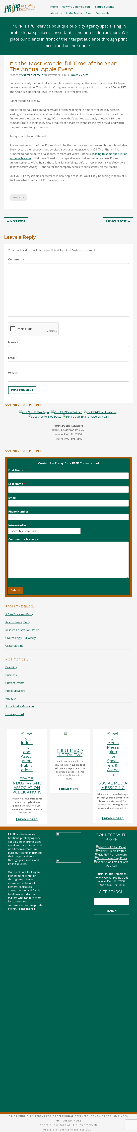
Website (13, 373)
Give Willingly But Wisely (20, 638)
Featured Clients (104, 6)
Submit (16, 590)
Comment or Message (24, 539)
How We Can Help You (76, 6)
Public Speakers (15, 691)
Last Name (16, 484)
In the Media (74, 13)
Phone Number (18, 511)
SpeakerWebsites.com (76, 1129)
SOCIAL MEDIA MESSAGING (113, 785)
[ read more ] (27, 819)
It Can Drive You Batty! (19, 614)
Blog (89, 13)
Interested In (18, 525)
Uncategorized (14, 714)
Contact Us (102, 13)
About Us (56, 13)
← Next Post (16, 221)
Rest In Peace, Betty (17, 622)
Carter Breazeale (32, 75)
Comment (16, 259)
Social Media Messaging (20, 706)
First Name (16, 470)
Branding (11, 667)
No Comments (79, 75)
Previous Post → (118, 221)
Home (54, 6)
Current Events (14, 683)
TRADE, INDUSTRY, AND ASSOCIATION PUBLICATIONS (27, 785)
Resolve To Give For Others (22, 630)
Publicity (18, 197)
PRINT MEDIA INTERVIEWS (70, 752)
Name (13, 342)
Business (11, 675)
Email (13, 358)
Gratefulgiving (14, 646)
